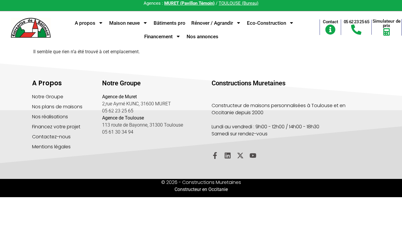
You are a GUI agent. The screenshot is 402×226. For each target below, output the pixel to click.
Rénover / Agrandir (212, 23)
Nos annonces (202, 36)
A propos (85, 23)
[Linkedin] (227, 155)
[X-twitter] (240, 155)
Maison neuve (124, 23)
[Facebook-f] (215, 155)
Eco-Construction (266, 23)
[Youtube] (253, 155)
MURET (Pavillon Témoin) (189, 3)
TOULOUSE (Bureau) (238, 3)
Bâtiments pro (169, 23)
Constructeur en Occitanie (201, 189)
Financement (158, 36)
